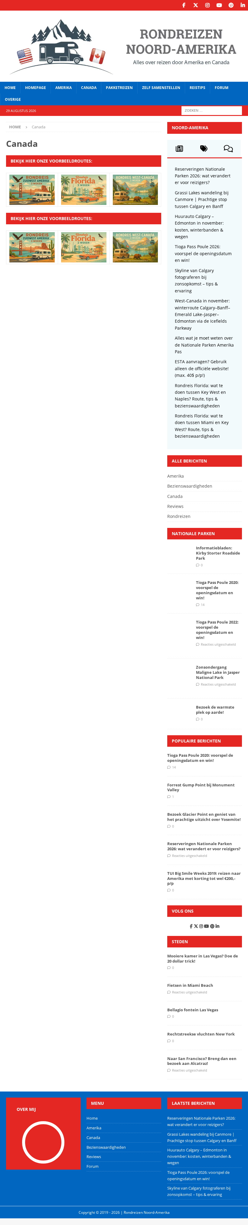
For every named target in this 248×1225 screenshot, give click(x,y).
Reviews (175, 506)
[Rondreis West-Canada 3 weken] (135, 201)
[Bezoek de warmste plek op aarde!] (179, 714)
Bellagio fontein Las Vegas (192, 1010)
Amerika (63, 87)
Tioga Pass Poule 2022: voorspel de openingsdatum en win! (217, 629)
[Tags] (204, 148)
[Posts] (179, 148)
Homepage (35, 87)
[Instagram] (207, 5)
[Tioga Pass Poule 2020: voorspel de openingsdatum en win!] (179, 589)
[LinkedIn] (242, 5)
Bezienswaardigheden (189, 486)
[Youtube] (219, 5)
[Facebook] (183, 5)
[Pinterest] (231, 5)
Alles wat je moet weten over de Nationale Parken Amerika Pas (204, 344)
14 (202, 604)
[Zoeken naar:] (211, 110)
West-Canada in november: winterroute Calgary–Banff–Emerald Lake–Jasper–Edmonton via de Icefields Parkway (202, 314)
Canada (88, 87)
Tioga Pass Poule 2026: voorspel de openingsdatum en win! (203, 253)
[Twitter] (195, 5)
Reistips (197, 87)
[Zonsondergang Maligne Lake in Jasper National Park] (179, 674)
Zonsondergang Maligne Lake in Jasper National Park (218, 672)
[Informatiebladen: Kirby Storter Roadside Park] (179, 554)
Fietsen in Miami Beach (190, 985)
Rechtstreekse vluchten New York (201, 1034)
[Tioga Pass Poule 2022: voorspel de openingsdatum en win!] (179, 629)
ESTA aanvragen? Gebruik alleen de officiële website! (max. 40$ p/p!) (202, 368)
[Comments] (228, 148)
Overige (13, 99)
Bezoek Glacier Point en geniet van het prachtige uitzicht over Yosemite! (204, 817)
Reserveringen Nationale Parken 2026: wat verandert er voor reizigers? (202, 176)
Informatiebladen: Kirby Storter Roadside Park (218, 553)
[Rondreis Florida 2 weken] (83, 201)
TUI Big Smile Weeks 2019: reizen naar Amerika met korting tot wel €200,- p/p (204, 878)
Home (10, 87)
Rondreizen (179, 516)
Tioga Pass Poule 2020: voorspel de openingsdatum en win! (217, 590)
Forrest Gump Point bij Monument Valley (201, 787)
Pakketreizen (119, 87)
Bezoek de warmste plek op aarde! (215, 709)
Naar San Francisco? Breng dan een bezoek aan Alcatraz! (202, 1061)
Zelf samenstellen (161, 87)
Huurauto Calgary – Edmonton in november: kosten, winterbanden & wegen (199, 1156)
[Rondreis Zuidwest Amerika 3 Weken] (32, 201)
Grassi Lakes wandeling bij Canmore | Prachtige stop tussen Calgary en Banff (202, 199)
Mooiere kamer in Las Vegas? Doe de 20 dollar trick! (202, 958)
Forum (221, 87)
